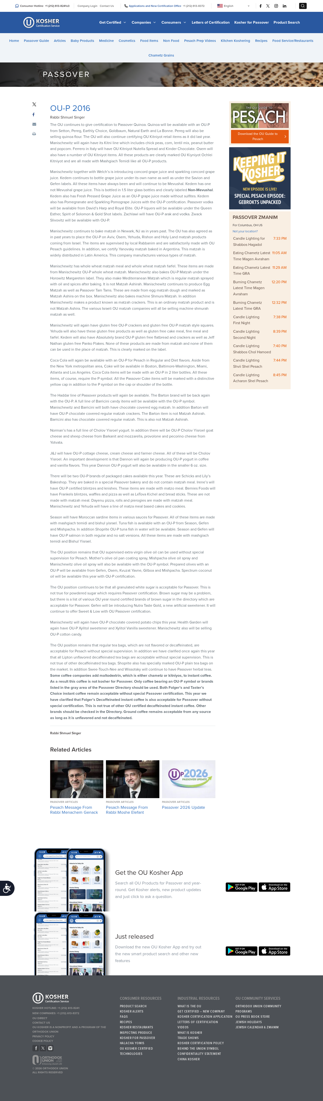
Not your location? (245, 231)
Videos (183, 1027)
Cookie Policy (42, 1041)
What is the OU (189, 1006)
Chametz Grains (161, 55)
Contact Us (107, 6)
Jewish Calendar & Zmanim (257, 1027)
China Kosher (189, 1059)
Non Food (171, 41)
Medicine (106, 41)
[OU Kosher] (74, 998)
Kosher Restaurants (136, 1027)
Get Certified (110, 22)
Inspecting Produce (136, 1033)
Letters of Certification (211, 22)
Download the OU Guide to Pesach (258, 136)
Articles (60, 41)
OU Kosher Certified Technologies (136, 1051)
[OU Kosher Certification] (42, 22)
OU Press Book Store (253, 1017)
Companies (142, 22)
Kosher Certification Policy (201, 1043)
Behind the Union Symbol (198, 1049)
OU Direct (39, 1018)
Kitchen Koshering (235, 41)
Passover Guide (36, 41)
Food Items (149, 41)
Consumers (172, 22)
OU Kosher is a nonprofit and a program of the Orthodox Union (69, 1029)
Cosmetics (127, 41)
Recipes (261, 41)
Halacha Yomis (132, 1043)
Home (14, 41)
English (228, 6)
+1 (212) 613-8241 (55, 6)
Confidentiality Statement (199, 1054)
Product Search (287, 22)
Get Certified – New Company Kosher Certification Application (205, 1014)
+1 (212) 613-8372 (194, 6)
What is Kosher (190, 1033)
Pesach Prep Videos (200, 41)
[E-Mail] (34, 124)
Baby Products (82, 41)
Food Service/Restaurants (292, 41)
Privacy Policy (43, 1036)
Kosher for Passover (251, 22)
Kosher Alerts (132, 1011)
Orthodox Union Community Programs (258, 1009)
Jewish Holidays (249, 1022)
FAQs (124, 1017)
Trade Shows (188, 1038)
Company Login (87, 6)
